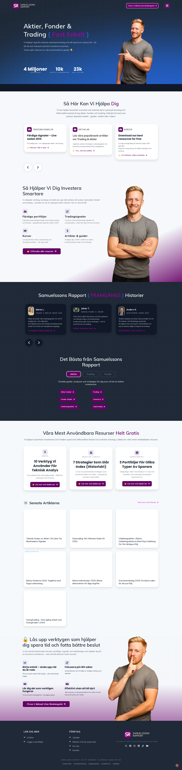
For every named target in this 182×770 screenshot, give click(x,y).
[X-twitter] (126, 746)
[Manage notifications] (177, 765)
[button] (28, 167)
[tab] (73, 374)
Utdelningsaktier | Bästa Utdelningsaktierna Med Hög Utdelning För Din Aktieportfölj (137, 541)
